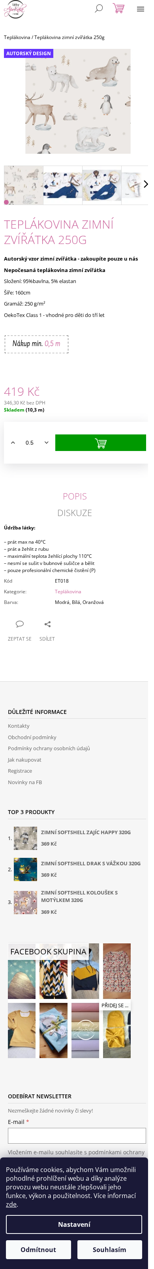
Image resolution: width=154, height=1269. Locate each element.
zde (11, 1204)
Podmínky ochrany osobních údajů (49, 748)
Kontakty (19, 725)
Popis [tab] (75, 496)
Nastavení (74, 1224)
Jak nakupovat (24, 759)
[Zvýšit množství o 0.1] (13, 442)
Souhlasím (109, 1249)
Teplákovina (68, 591)
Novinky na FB (25, 782)
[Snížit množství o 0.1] (46, 442)
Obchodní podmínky (32, 737)
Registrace (20, 770)
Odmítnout (38, 1249)
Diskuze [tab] (74, 512)
